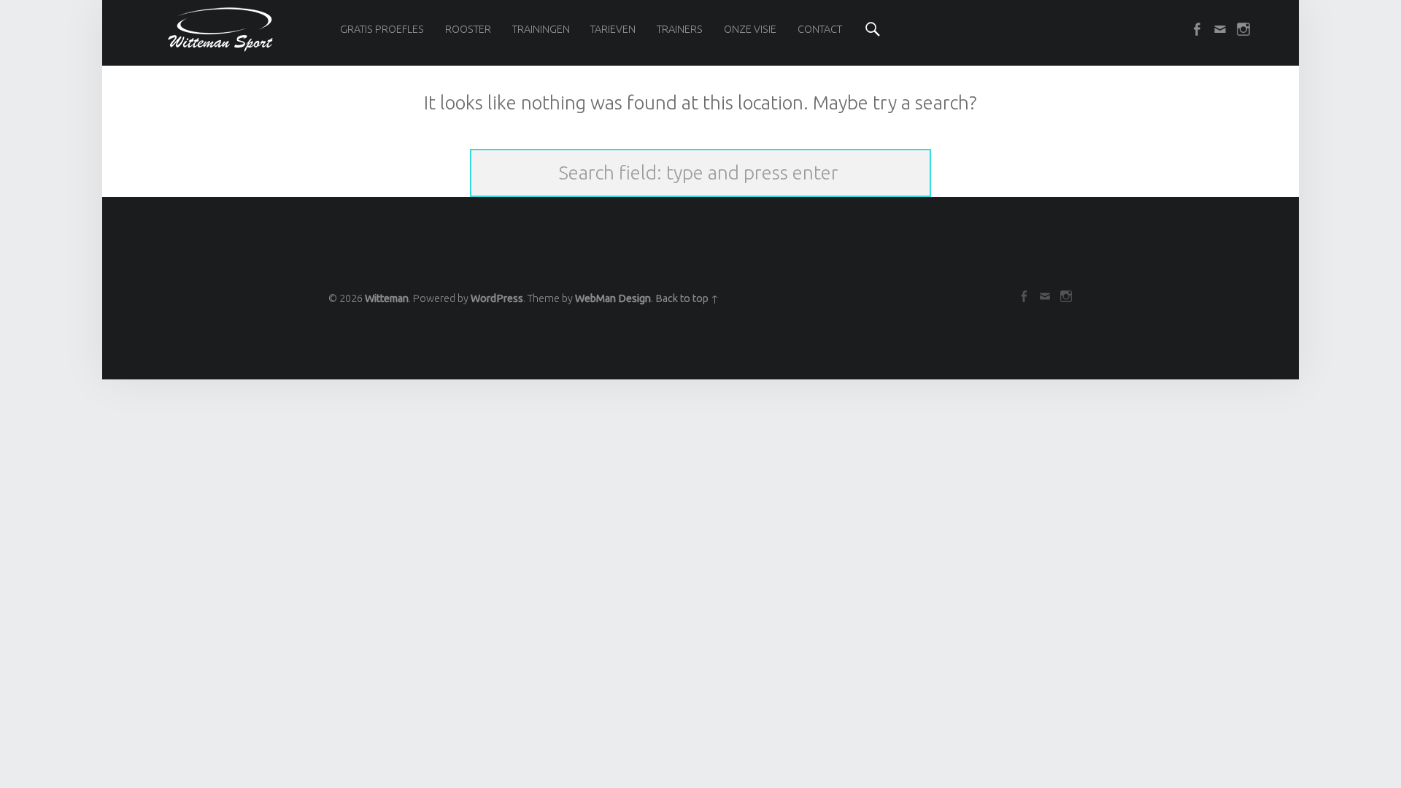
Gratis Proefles (382, 29)
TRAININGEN (541, 29)
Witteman (387, 298)
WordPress (497, 298)
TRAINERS (680, 29)
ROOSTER (468, 29)
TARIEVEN (613, 29)
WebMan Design (613, 298)
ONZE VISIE (750, 29)
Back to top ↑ (687, 298)
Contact (820, 29)
